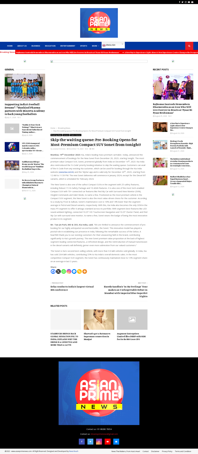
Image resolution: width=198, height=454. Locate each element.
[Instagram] (69, 271)
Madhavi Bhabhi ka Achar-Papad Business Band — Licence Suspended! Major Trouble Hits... (181, 180)
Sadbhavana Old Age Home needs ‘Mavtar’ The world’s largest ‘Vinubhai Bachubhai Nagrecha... (33, 165)
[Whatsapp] (63, 271)
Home (10, 46)
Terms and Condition (183, 451)
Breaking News (56, 135)
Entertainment (67, 46)
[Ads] (25, 61)
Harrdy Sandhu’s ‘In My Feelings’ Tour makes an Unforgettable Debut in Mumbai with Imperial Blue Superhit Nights (125, 291)
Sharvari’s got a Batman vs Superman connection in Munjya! (97, 336)
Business (36, 46)
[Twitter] (90, 442)
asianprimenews (59, 149)
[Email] (116, 442)
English (110, 45)
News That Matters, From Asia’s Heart (126, 451)
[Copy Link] (79, 271)
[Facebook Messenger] (74, 271)
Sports (83, 46)
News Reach (73, 451)
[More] (84, 271)
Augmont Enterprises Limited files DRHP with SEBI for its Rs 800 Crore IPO (131, 336)
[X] (58, 271)
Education (50, 46)
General (66, 135)
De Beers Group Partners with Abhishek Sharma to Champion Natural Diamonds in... (33, 184)
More (94, 46)
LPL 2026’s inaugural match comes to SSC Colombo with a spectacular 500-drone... (32, 147)
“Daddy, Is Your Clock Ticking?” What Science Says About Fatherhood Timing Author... (32, 128)
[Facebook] (53, 271)
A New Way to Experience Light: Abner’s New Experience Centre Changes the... (181, 126)
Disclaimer (155, 451)
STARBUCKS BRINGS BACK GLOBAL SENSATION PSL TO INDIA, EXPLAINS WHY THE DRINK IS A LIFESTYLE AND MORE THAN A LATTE (64, 339)
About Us (22, 46)
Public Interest (75, 135)
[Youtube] (108, 442)
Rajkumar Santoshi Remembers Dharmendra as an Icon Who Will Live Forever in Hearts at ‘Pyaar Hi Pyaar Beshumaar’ (172, 108)
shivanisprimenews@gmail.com (104, 434)
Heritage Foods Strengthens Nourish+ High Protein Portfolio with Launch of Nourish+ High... (181, 144)
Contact (146, 451)
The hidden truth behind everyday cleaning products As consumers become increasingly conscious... (181, 162)
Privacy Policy (167, 451)
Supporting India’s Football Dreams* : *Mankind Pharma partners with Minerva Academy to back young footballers (25, 109)
